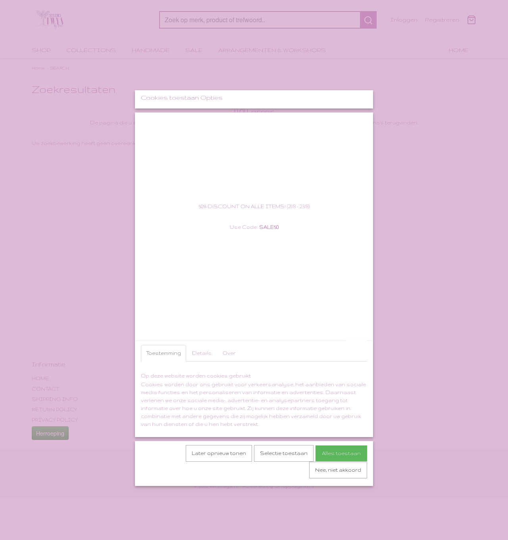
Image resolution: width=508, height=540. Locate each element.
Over (229, 353)
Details (202, 353)
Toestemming (163, 353)
